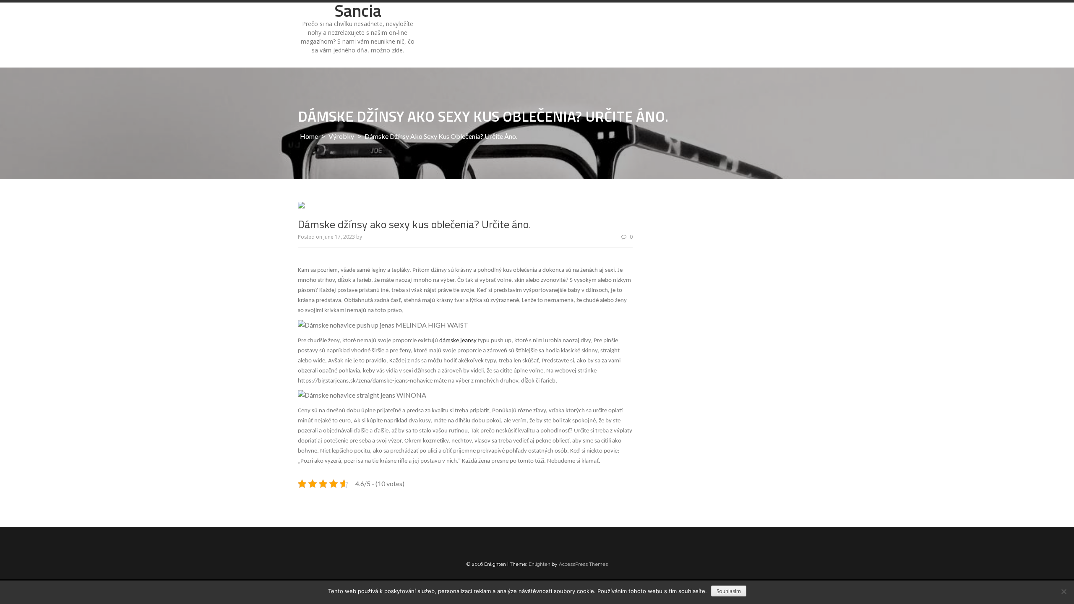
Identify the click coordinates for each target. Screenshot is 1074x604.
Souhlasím (729, 591)
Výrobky (341, 136)
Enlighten (539, 564)
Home (309, 136)
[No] (1063, 591)
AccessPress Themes (583, 564)
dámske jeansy (458, 341)
